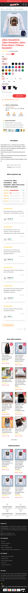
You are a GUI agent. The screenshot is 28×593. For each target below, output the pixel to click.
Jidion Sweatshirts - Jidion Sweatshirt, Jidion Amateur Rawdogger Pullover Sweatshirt (19, 490)
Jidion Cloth (8, 9)
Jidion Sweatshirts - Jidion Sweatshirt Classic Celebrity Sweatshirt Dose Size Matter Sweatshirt (20, 358)
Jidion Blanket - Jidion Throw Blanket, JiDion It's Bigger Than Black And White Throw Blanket (7, 407)
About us (3, 541)
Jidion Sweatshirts (18, 9)
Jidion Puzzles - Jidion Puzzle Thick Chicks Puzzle (20, 431)
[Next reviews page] (25, 329)
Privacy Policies (4, 545)
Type (3, 56)
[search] (23, 4)
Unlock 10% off (3, 586)
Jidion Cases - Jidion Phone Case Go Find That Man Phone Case (7, 431)
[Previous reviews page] (17, 329)
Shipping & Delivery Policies (7, 556)
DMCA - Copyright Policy (6, 547)
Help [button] (25, 591)
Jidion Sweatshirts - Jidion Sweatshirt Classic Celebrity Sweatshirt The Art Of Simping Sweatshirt (7, 490)
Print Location (5, 84)
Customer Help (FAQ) (6, 564)
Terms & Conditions (5, 543)
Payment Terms (4, 558)
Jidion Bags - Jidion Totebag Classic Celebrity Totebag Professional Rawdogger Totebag (19, 407)
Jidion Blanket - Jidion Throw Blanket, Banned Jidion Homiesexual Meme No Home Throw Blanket (20, 382)
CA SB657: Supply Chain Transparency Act (11, 549)
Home (2, 9)
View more (14, 439)
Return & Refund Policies (6, 560)
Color (3, 61)
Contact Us (3, 562)
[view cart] (26, 4)
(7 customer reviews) (13, 51)
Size (3, 76)
